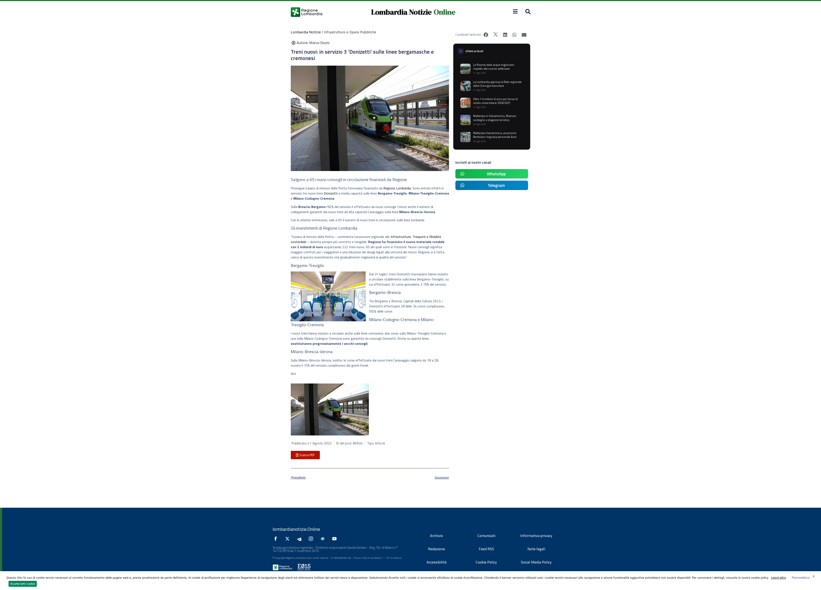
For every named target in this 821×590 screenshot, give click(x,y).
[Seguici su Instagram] (312, 539)
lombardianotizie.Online (296, 529)
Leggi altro (778, 577)
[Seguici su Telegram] (300, 539)
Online (444, 12)
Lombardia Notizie (401, 12)
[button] (515, 11)
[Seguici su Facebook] (276, 539)
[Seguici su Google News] (323, 539)
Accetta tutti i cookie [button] (22, 583)
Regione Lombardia (397, 188)
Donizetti (331, 193)
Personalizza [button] (801, 577)
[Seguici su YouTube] (335, 539)
